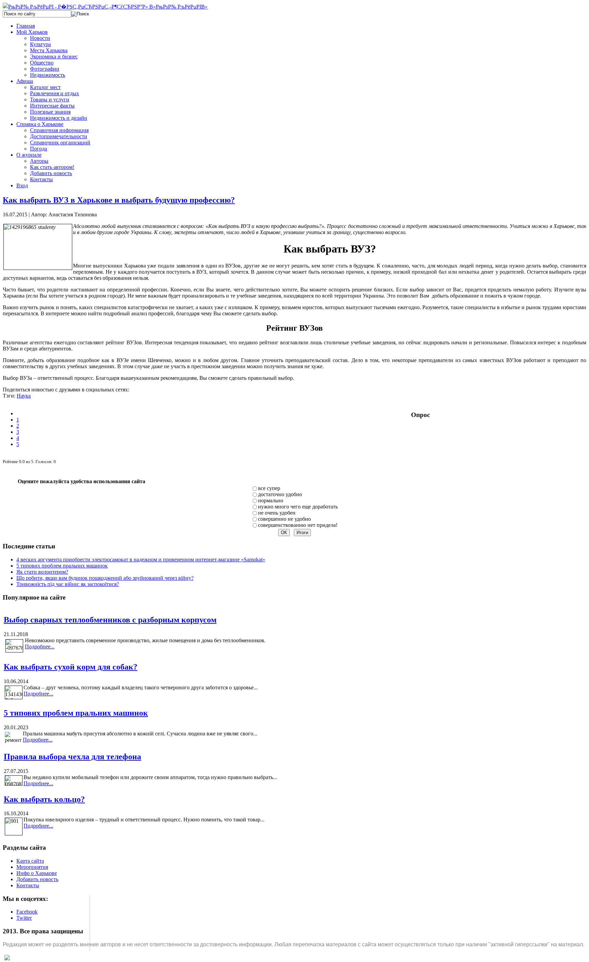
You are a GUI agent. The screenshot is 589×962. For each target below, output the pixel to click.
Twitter (24, 918)
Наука (24, 396)
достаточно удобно (280, 494)
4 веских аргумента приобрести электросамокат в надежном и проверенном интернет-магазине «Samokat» (140, 559)
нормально (270, 500)
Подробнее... (40, 646)
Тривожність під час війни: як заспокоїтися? (67, 584)
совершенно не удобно (284, 519)
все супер (269, 488)
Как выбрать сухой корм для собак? (70, 666)
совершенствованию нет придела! (297, 525)
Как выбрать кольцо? (44, 799)
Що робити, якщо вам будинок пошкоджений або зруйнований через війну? (105, 578)
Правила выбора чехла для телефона (72, 756)
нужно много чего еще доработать (298, 506)
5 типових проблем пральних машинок (62, 566)
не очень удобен (277, 513)
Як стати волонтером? (42, 572)
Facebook (26, 912)
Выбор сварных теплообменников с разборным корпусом (110, 619)
